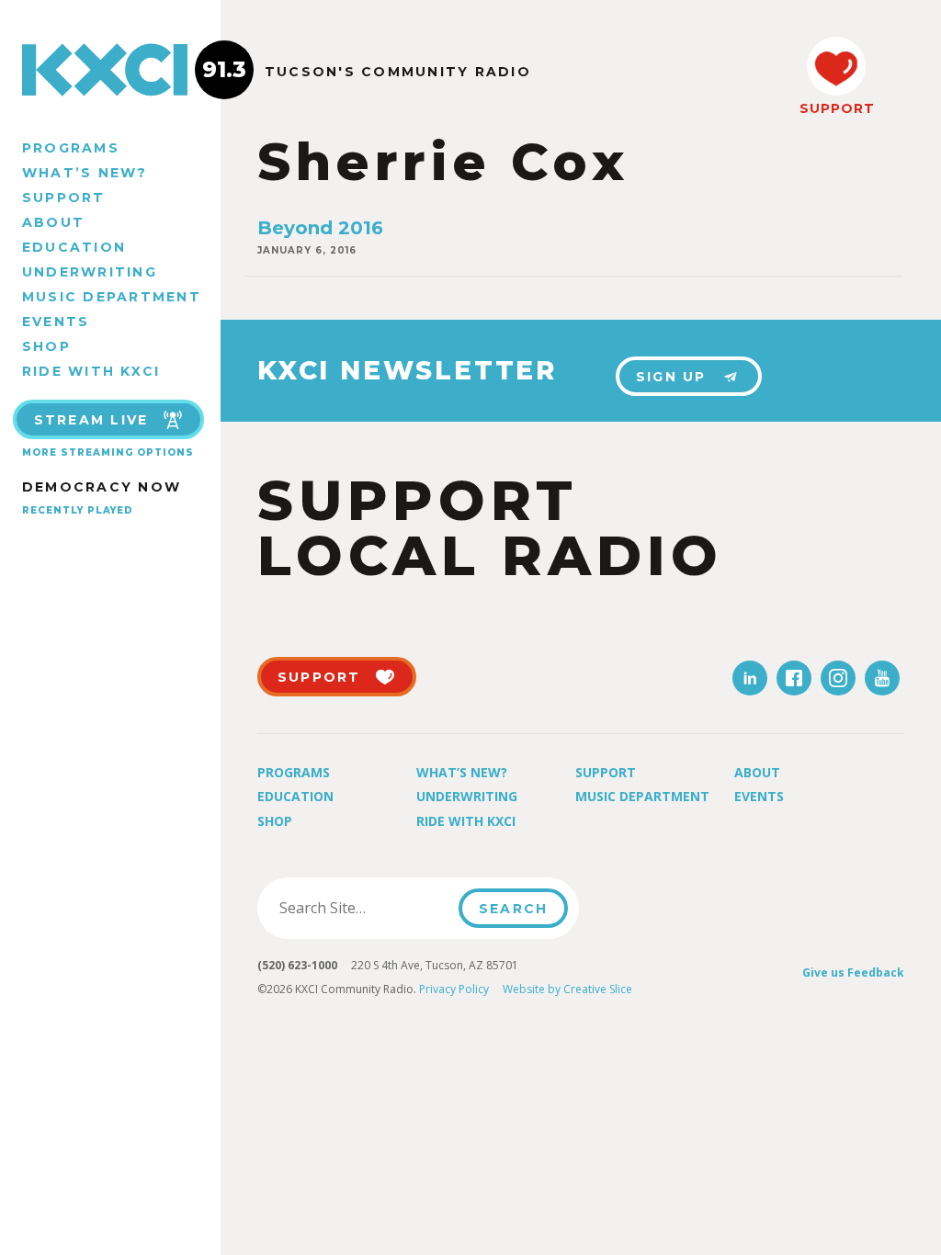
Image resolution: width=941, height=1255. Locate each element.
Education (74, 247)
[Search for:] (363, 908)
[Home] (110, 70)
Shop (46, 346)
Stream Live (91, 420)
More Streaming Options (108, 452)
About (53, 222)
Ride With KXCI (91, 371)
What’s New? (85, 172)
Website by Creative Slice (567, 989)
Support (64, 197)
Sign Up (671, 376)
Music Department (111, 296)
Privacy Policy (454, 989)
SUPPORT (836, 108)
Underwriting (89, 272)
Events (55, 321)
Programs (70, 148)
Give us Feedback (853, 972)
